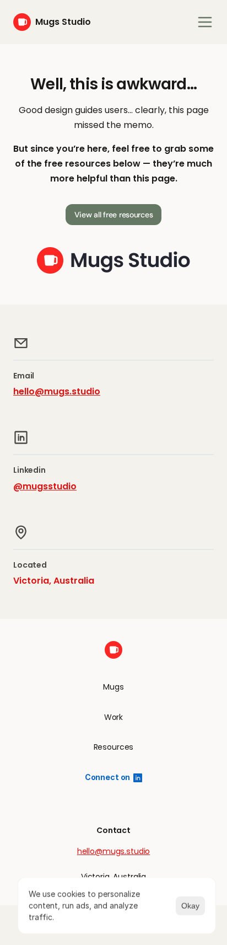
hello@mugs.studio (56, 391)
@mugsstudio (45, 486)
